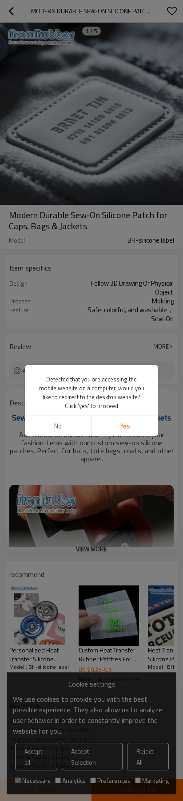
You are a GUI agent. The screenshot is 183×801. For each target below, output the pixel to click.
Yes (125, 426)
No (58, 426)
